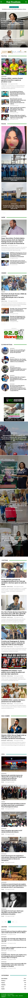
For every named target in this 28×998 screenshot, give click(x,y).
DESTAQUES (3, 18)
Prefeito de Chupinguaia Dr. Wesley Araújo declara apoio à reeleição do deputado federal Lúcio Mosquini (13, 642)
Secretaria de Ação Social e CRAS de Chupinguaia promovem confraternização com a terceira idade (13, 296)
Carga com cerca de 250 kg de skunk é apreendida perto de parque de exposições (17, 351)
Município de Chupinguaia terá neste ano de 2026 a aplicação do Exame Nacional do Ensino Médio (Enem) (17, 318)
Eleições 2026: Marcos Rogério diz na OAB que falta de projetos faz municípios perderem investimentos (13, 736)
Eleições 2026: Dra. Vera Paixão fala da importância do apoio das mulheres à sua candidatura (18, 360)
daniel (2, 782)
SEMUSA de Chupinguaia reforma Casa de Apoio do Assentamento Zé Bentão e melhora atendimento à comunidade (18, 254)
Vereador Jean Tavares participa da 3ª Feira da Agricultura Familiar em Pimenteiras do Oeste (18, 310)
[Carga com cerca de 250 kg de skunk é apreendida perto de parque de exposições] (5, 350)
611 (5, 921)
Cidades (3, 291)
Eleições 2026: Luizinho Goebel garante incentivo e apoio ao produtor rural (12, 80)
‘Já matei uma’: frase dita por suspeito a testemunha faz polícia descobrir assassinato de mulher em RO (14, 151)
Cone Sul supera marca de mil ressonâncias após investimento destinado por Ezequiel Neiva (18, 262)
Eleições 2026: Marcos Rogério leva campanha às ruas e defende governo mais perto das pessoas (18, 378)
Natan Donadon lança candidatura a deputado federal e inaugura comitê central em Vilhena (18, 369)
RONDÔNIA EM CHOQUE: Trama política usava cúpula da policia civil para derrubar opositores (13, 672)
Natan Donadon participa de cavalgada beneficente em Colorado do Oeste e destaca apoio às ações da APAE (13, 582)
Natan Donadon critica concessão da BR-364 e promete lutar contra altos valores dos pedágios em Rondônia (13, 965)
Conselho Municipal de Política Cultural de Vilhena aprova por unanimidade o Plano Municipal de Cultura (13, 805)
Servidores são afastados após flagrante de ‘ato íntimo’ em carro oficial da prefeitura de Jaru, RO (13, 940)
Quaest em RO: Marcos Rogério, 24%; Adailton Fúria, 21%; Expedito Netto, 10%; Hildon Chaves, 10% (18, 109)
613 (13, 921)
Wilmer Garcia (4, 83)
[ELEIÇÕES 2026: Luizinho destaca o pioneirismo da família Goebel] (14, 690)
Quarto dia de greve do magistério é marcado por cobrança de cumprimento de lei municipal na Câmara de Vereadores (13, 858)
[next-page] (4, 213)
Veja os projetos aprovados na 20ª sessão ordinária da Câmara (11, 831)
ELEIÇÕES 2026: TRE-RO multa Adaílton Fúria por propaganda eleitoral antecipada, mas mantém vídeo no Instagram (14, 956)
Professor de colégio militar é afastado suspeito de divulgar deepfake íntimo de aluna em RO (14, 207)
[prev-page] (2, 213)
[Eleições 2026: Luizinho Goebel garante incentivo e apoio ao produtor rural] (14, 66)
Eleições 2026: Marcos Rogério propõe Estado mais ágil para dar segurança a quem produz (18, 116)
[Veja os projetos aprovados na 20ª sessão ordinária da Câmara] (14, 819)
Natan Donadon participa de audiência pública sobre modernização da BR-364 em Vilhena (14, 932)
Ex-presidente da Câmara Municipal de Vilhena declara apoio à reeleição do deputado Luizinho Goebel (17, 93)
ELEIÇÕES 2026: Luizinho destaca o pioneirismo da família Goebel (13, 700)
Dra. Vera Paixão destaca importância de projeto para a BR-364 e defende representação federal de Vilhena (13, 613)
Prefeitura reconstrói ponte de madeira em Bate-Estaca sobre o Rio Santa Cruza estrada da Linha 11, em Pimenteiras (13, 885)
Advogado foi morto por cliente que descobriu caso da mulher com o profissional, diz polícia (12, 912)
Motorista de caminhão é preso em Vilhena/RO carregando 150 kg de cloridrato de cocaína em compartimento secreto (12, 778)
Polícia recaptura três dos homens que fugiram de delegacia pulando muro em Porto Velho (14, 179)
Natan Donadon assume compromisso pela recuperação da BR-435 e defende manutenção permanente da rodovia (18, 101)
